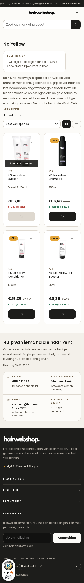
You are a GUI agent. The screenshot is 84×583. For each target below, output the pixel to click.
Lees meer (11, 108)
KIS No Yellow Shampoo (57, 177)
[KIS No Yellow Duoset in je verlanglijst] (31, 141)
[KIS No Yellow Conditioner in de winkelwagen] (21, 314)
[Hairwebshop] (42, 13)
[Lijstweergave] (76, 124)
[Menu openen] (7, 13)
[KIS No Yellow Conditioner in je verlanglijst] (31, 239)
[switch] (8, 577)
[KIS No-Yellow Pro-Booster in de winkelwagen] (62, 314)
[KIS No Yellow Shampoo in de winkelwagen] (62, 216)
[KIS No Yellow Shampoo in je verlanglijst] (72, 141)
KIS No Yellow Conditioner (16, 275)
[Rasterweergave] (66, 124)
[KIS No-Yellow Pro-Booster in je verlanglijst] (72, 239)
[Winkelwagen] (76, 13)
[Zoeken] (76, 24)
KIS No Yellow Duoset (16, 177)
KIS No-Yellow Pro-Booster (61, 275)
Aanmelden (67, 538)
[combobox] (42, 24)
